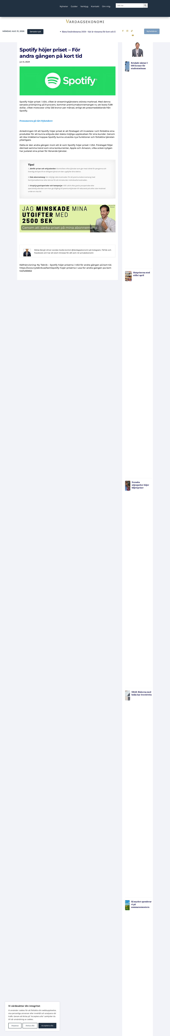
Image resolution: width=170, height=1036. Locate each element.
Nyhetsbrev (152, 31)
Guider (74, 7)
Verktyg (84, 7)
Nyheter (64, 7)
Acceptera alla (47, 1025)
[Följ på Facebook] (123, 31)
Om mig (106, 7)
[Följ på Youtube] (133, 35)
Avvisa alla (30, 1025)
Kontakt (95, 7)
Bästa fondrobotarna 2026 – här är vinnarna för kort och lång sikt (84, 31)
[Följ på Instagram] (127, 31)
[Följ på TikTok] (132, 31)
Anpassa (15, 1025)
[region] (32, 1016)
